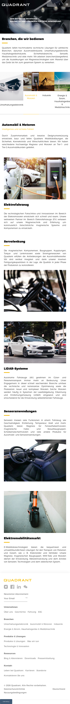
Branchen (9, 619)
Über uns (8, 612)
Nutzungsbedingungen (15, 692)
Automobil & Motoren (41, 624)
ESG (40, 612)
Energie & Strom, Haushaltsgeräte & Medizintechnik (29, 629)
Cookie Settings (6, 701)
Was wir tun (33, 641)
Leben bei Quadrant (13, 670)
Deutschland (59, 689)
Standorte (41, 670)
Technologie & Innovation (16, 646)
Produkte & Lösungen (15, 636)
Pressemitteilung (46, 658)
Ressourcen (9, 653)
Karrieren (30, 670)
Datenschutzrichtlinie (14, 689)
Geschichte (20, 612)
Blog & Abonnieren (13, 658)
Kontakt (8, 665)
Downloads (30, 658)
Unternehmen (11, 607)
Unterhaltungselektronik (16, 624)
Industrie (58, 624)
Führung (32, 612)
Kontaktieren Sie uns (14, 675)
